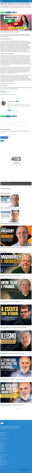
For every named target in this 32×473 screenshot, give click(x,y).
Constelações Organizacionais (5, 126)
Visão (18, 126)
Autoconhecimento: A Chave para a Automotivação (9, 223)
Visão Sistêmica (3, 121)
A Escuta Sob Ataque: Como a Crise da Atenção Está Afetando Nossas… (13, 327)
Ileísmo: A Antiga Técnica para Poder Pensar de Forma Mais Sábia (12, 353)
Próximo (17, 408)
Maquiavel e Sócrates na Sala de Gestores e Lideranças (10, 275)
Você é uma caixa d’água (10, 94)
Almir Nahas (17, 121)
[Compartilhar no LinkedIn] (14, 12)
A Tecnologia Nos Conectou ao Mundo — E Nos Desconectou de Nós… (13, 379)
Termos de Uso (3, 439)
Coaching (27, 121)
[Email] (16, 12)
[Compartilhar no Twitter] (12, 12)
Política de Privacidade (4, 438)
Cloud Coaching (22, 121)
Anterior (15, 408)
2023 (7, 121)
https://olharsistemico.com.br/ (5, 92)
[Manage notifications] (2, 468)
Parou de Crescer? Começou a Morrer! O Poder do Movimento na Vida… (13, 247)
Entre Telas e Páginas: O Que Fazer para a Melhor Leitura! (11, 301)
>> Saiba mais (2, 429)
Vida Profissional (13, 126)
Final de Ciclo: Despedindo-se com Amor (8, 207)
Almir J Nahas (11, 101)
